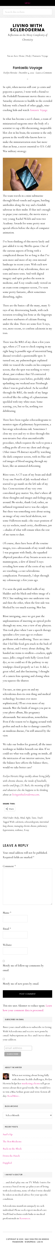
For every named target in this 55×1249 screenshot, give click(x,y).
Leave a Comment (44, 72)
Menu (27, 3)
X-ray (26, 830)
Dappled (7, 1162)
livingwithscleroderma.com (25, 794)
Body (16, 817)
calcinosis (19, 821)
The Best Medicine (12, 1141)
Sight (28, 817)
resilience (19, 830)
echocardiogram (31, 821)
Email (7, 928)
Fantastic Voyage (38, 110)
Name (7, 912)
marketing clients (31, 1083)
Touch (40, 817)
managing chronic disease (25, 825)
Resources (24, 1218)
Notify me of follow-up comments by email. (23, 968)
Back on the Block (12, 1148)
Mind (22, 817)
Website (7, 945)
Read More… (13, 1095)
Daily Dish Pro (31, 1239)
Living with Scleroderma (27, 28)
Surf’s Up (8, 1134)
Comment (9, 866)
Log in (40, 1242)
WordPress (30, 1242)
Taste (33, 817)
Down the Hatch (11, 1155)
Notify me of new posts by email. (21, 983)
